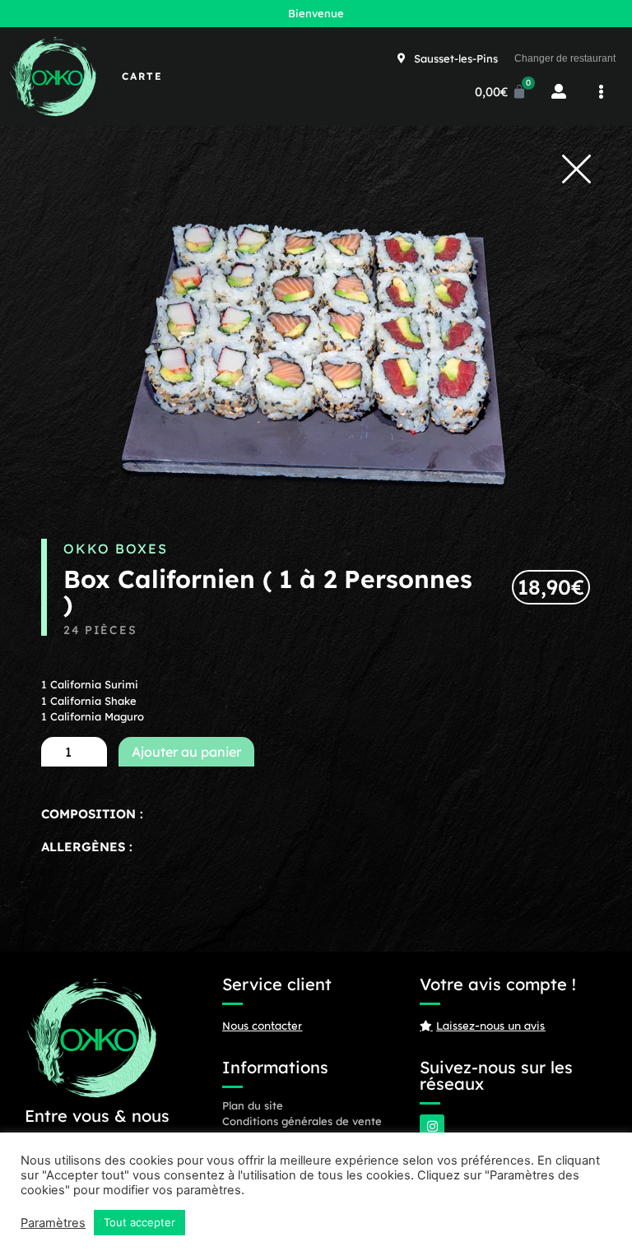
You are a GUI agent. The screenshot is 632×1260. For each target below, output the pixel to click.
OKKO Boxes (115, 548)
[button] (601, 91)
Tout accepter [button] (139, 1222)
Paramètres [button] (53, 1223)
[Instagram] (432, 1126)
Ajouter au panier (186, 751)
